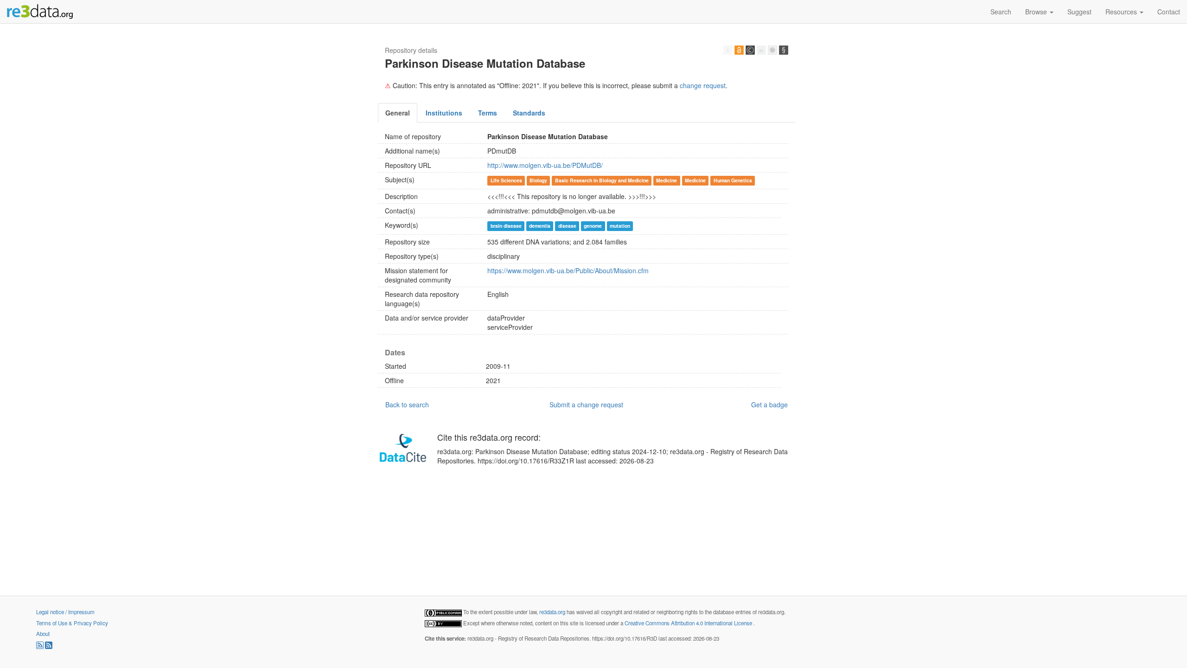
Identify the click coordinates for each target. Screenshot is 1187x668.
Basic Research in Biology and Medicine (602, 180)
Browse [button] (1037, 11)
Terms (487, 112)
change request (703, 85)
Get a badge (769, 404)
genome (593, 225)
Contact (1168, 11)
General (397, 112)
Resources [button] (1122, 11)
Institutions (444, 112)
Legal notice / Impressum (65, 612)
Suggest (1079, 11)
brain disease (506, 225)
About (43, 633)
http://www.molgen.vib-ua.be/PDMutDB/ (545, 165)
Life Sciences (506, 180)
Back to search (407, 404)
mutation (620, 225)
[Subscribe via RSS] (40, 646)
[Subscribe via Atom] (48, 646)
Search (1000, 11)
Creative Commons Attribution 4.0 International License (689, 623)
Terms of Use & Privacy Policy (72, 623)
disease (567, 225)
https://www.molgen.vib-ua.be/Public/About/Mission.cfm (568, 270)
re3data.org (553, 612)
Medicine (666, 180)
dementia (539, 225)
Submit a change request (586, 404)
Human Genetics (733, 180)
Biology (538, 180)
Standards (529, 112)
